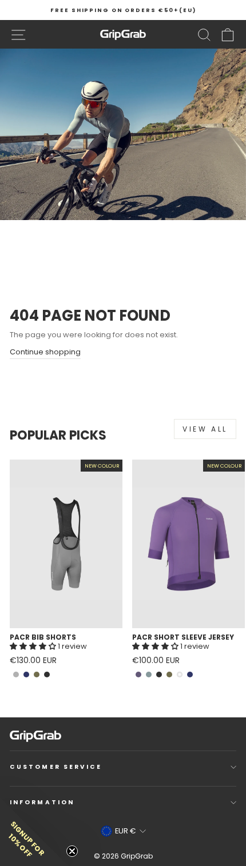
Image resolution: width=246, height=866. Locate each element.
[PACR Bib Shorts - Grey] (16, 674)
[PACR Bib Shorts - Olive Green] (36, 674)
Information (42, 802)
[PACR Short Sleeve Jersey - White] (179, 674)
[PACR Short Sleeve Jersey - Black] (159, 674)
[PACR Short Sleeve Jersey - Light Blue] (149, 674)
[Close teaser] (72, 851)
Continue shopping (45, 351)
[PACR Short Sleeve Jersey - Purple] (138, 674)
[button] (34, 646)
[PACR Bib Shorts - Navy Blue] (26, 674)
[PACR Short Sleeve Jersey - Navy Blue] (190, 674)
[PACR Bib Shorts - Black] (47, 674)
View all (205, 429)
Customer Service (56, 767)
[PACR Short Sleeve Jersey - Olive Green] (169, 674)
